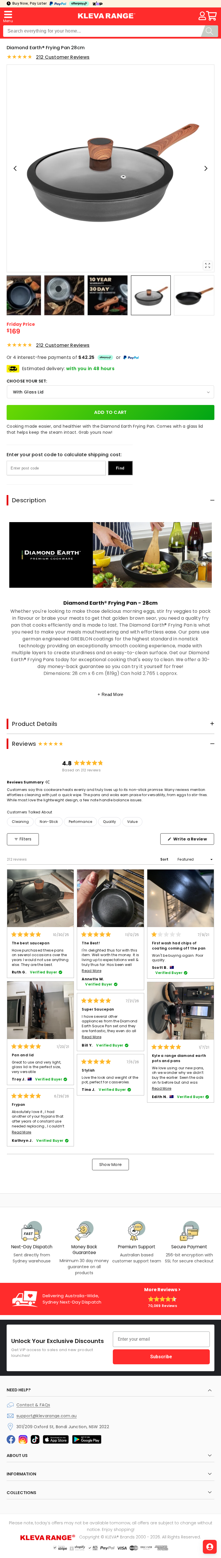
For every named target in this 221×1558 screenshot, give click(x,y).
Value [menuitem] (132, 821)
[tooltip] (47, 782)
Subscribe (161, 1356)
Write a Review (193, 840)
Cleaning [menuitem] (20, 821)
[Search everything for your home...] (209, 31)
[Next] (205, 168)
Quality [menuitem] (109, 821)
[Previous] (15, 168)
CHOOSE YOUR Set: (27, 381)
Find (120, 468)
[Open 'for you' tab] (210, 1547)
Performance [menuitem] (80, 821)
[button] (8, 16)
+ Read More (110, 694)
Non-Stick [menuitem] (49, 821)
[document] (110, 168)
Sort (164, 859)
